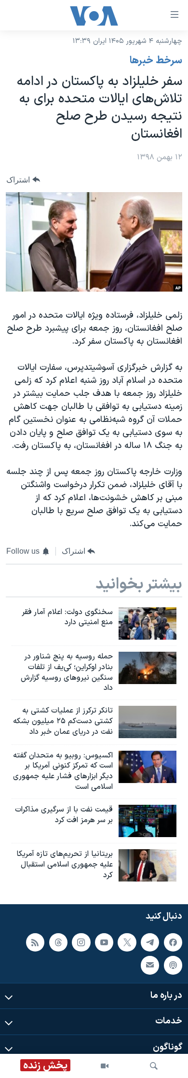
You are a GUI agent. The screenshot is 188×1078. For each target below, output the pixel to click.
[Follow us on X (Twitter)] (127, 942)
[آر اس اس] (35, 942)
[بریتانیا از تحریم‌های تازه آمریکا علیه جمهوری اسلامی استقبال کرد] (147, 865)
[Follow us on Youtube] (104, 942)
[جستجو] (153, 1066)
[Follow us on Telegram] (150, 942)
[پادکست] (173, 965)
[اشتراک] (150, 965)
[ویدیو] (104, 1066)
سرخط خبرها (156, 61)
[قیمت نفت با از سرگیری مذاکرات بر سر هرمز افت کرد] (147, 821)
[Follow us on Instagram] (81, 942)
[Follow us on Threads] (58, 942)
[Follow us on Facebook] (173, 942)
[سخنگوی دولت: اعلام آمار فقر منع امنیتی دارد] (147, 623)
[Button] (23, 179)
